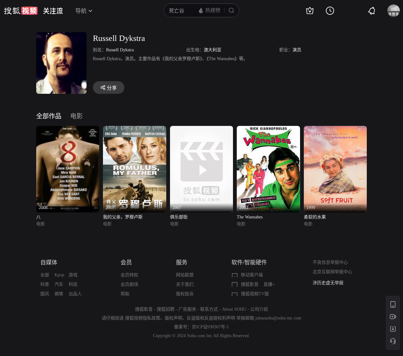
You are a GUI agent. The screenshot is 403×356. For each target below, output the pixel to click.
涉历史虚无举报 (328, 282)
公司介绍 (259, 309)
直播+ (269, 284)
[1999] (335, 129)
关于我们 (185, 284)
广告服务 (187, 309)
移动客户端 (252, 275)
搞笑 (58, 293)
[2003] (268, 129)
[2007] (134, 129)
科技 (73, 284)
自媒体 (48, 262)
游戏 (73, 275)
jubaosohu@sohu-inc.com (278, 318)
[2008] (67, 129)
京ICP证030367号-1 (210, 327)
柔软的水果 (315, 217)
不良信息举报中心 (330, 262)
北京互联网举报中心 (332, 271)
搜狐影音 (249, 284)
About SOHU (234, 309)
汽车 (58, 284)
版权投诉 (185, 293)
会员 (126, 262)
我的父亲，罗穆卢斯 (123, 217)
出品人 (75, 293)
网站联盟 (185, 275)
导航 (81, 11)
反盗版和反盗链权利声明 (211, 318)
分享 (112, 88)
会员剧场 (129, 284)
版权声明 (173, 318)
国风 (44, 293)
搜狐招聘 (165, 309)
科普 (44, 284)
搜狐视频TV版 (255, 293)
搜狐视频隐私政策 (142, 318)
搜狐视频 (20, 10)
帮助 (125, 293)
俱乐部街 (179, 217)
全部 (44, 275)
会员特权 (129, 275)
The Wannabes (250, 217)
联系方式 (209, 309)
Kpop (59, 275)
